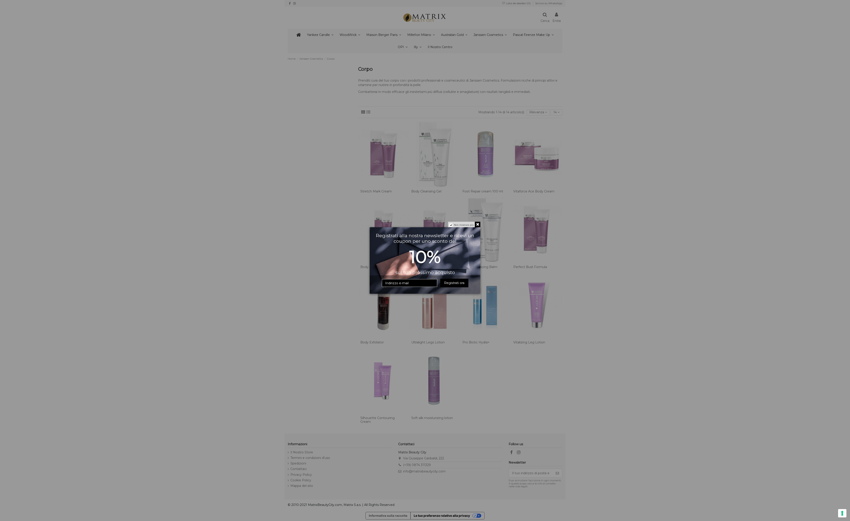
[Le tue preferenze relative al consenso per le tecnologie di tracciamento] (842, 513)
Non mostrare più (464, 224)
